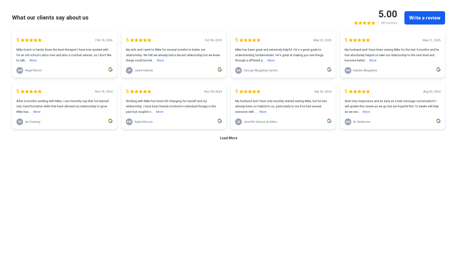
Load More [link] (228, 138)
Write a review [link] (424, 18)
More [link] (33, 60)
